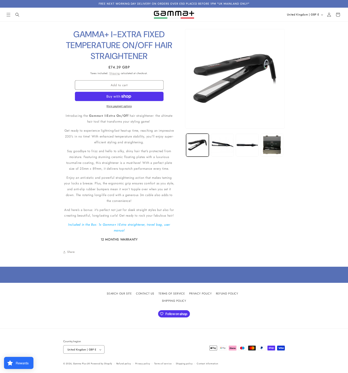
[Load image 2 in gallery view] (222, 145)
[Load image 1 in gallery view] (197, 145)
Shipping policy (184, 363)
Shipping (114, 73)
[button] (8, 14)
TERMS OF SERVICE (171, 293)
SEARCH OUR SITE (119, 293)
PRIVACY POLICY (200, 293)
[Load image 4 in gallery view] (272, 145)
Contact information (207, 363)
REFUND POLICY (227, 293)
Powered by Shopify (101, 363)
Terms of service (163, 363)
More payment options (119, 106)
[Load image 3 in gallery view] (247, 145)
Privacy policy (142, 363)
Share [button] (71, 252)
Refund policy (123, 363)
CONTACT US (145, 293)
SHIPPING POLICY (174, 301)
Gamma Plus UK (81, 363)
